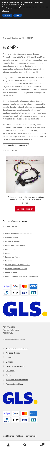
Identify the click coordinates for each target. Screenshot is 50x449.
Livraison (9, 361)
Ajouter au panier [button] (25, 208)
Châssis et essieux (12, 241)
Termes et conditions (14, 384)
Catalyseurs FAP (11, 237)
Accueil (8, 38)
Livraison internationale (15, 366)
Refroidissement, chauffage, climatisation (21, 276)
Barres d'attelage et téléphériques (18, 233)
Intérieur (8, 261)
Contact (9, 357)
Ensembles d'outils (12, 257)
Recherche (25, 445)
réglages (5, 11)
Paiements (10, 370)
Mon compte (8, 445)
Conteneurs (10, 249)
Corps (7, 253)
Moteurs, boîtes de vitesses (16, 268)
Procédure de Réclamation (17, 379)
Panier (38, 443)
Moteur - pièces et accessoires (17, 265)
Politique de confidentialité (17, 348)
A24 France (9, 435)
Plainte (9, 375)
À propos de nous (13, 352)
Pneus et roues (11, 272)
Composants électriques (15, 245)
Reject (18, 15)
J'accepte (7, 15)
